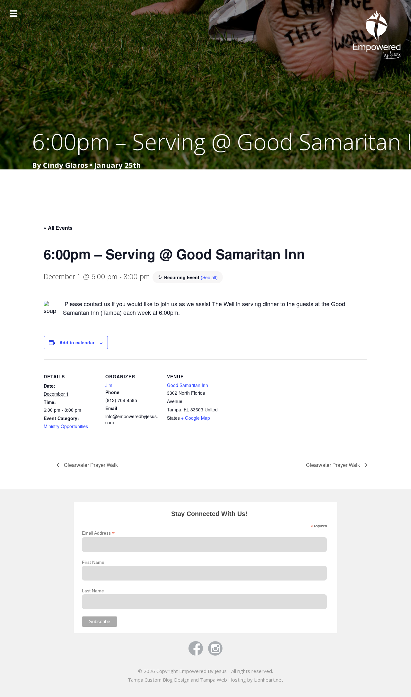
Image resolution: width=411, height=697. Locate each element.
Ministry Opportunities (66, 426)
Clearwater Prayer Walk (90, 465)
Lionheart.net (268, 679)
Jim (108, 385)
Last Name (93, 590)
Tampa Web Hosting (223, 679)
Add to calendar (76, 342)
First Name (93, 562)
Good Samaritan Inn (187, 385)
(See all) (209, 277)
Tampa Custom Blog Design (158, 679)
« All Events (58, 227)
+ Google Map (195, 418)
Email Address (98, 533)
